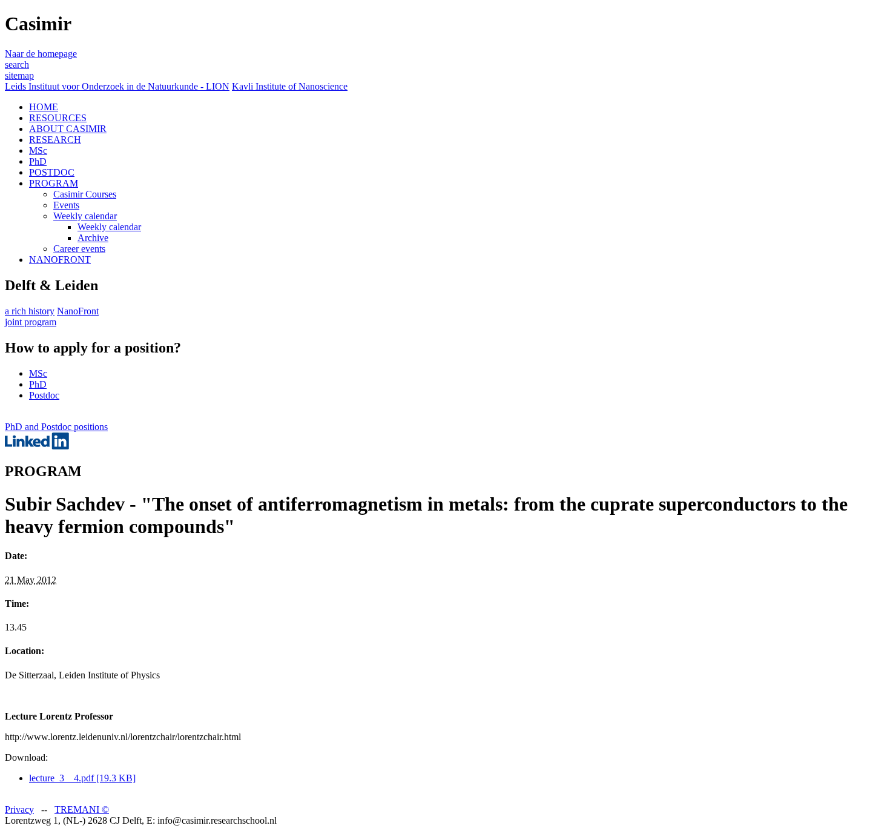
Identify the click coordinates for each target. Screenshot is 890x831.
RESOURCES (58, 118)
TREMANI (81, 809)
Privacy (19, 809)
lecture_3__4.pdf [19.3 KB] (82, 778)
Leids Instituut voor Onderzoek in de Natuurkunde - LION (117, 86)
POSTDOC (51, 172)
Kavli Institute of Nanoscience (290, 86)
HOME (43, 107)
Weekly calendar (85, 216)
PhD (38, 161)
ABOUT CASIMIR (68, 129)
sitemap (19, 75)
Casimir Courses (84, 194)
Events (66, 205)
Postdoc (44, 395)
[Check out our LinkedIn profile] (37, 446)
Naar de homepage (41, 53)
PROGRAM (53, 183)
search (17, 64)
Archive (92, 238)
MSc (38, 150)
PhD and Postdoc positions (56, 427)
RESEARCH (55, 139)
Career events (79, 248)
